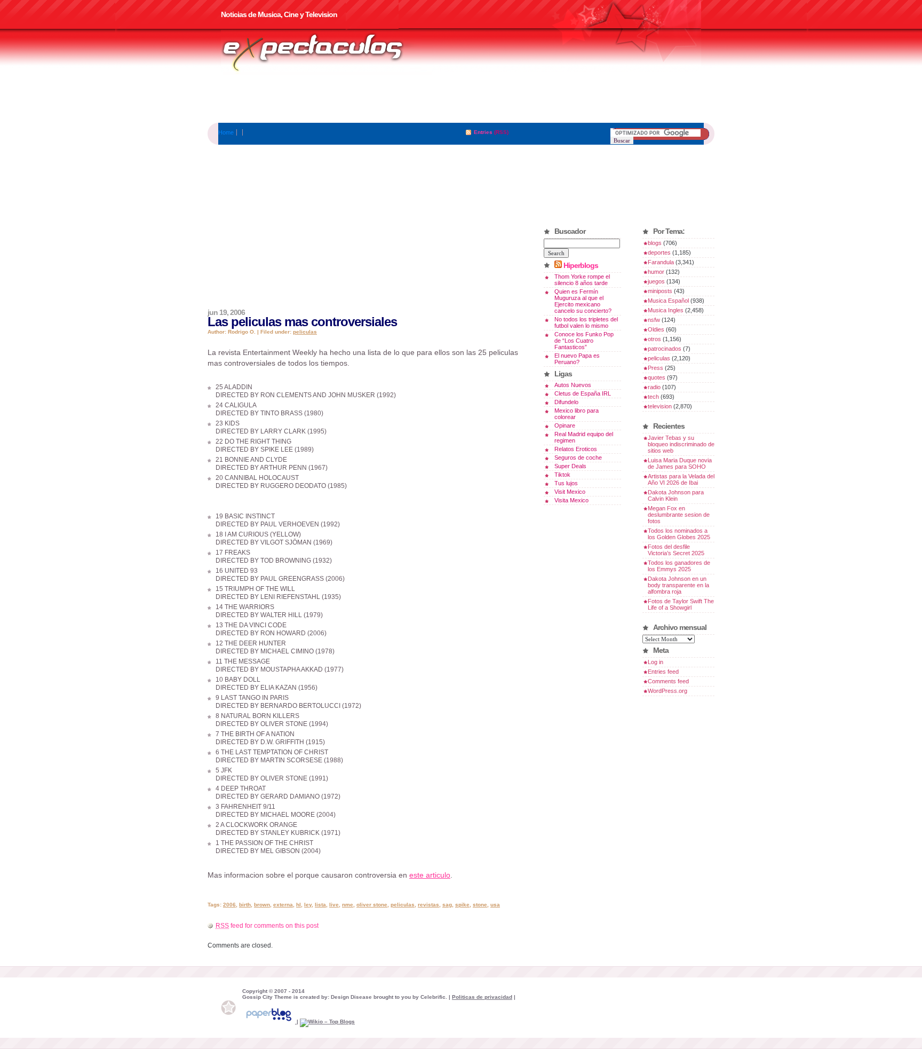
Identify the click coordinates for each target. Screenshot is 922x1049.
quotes (656, 377)
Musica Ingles (665, 310)
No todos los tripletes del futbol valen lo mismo (586, 322)
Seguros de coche (578, 457)
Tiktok (562, 474)
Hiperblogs (580, 265)
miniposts (660, 291)
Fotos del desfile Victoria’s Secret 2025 (676, 549)
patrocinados (664, 348)
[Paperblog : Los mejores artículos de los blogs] (269, 1021)
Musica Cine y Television (326, 52)
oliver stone (371, 905)
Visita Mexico (571, 500)
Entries (483, 132)
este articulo (429, 875)
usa (495, 905)
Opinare (564, 425)
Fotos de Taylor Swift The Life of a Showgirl (681, 604)
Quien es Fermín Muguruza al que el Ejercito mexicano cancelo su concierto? (582, 301)
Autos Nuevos (572, 385)
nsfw (654, 320)
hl (298, 905)
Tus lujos (566, 483)
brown (262, 905)
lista (320, 905)
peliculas (305, 332)
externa (283, 905)
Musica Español (668, 300)
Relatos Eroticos (575, 449)
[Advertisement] (461, 99)
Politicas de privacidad (482, 997)
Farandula (661, 262)
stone (480, 905)
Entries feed (663, 671)
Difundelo (566, 402)
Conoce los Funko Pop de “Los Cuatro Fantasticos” (584, 340)
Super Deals (570, 466)
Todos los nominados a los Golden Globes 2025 (679, 533)
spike (462, 905)
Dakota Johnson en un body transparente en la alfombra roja (678, 585)
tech (653, 396)
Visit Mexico (569, 491)
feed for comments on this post (267, 925)
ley (308, 905)
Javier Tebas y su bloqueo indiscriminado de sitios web (681, 444)
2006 (229, 905)
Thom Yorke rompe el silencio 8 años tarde (582, 279)
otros (654, 339)
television (660, 406)
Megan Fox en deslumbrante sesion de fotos (679, 514)
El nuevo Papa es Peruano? (577, 358)
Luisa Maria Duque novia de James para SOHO (680, 463)
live (334, 905)
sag (447, 905)
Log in (655, 662)
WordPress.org (667, 691)
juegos (656, 281)
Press (655, 368)
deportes (659, 252)
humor (656, 272)
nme (347, 905)
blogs (655, 243)
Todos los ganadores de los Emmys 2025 (679, 565)
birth (245, 905)
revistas (428, 905)
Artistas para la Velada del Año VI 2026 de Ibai (681, 479)
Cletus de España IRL (582, 393)
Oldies (656, 329)
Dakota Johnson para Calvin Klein (676, 495)
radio (654, 387)
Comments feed (668, 681)
